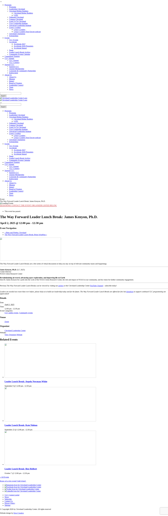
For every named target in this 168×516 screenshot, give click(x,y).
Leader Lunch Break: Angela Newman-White (26, 381)
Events (7, 38)
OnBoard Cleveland (16, 17)
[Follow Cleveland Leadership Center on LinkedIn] (23, 491)
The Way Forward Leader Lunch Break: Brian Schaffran (26, 235)
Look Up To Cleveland (17, 21)
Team (11, 87)
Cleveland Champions (17, 34)
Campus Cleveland (16, 19)
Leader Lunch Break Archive (19, 52)
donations (129, 292)
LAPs (16, 15)
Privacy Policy (10, 503)
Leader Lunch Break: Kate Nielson (21, 425)
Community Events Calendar (19, 54)
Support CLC (9, 65)
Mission (12, 79)
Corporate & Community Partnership (22, 71)
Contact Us (9, 501)
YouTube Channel (96, 286)
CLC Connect (14, 63)
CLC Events (13, 40)
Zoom (7, 322)
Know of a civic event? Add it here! (13, 481)
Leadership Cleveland (17, 9)
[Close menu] (1, 1)
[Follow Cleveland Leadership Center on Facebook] (23, 487)
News (11, 89)
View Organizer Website (13, 335)
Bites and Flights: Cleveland (15, 233)
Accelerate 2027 (19, 44)
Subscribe (8, 499)
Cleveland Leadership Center (15, 331)
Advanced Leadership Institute (20, 25)
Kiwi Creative (19, 513)
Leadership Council (16, 85)
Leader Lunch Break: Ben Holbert (21, 469)
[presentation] (50, 377)
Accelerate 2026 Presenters (23, 46)
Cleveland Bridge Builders (18, 11)
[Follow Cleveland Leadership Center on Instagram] (23, 485)
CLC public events (11, 313)
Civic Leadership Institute (18, 23)
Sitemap (7, 505)
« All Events (4, 477)
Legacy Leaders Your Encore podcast (27, 32)
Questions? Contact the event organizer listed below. (28, 205)
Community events (26, 313)
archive (61, 286)
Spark (11, 50)
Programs (8, 5)
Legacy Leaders (15, 27)
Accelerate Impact (20, 48)
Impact (11, 81)
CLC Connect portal (12, 495)
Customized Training (12, 56)
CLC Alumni (9, 58)
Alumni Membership (16, 69)
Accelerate (13, 42)
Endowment (13, 73)
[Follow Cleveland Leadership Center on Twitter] (22, 489)
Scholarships (13, 36)
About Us (8, 75)
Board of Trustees (15, 83)
